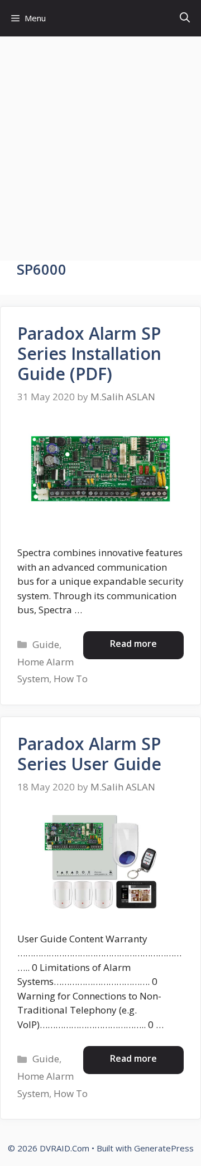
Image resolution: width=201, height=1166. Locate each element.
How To (71, 678)
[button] (185, 18)
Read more (133, 643)
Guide (45, 644)
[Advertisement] (100, 143)
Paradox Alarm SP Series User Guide (89, 753)
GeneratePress (164, 1148)
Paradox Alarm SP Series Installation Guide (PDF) (89, 353)
